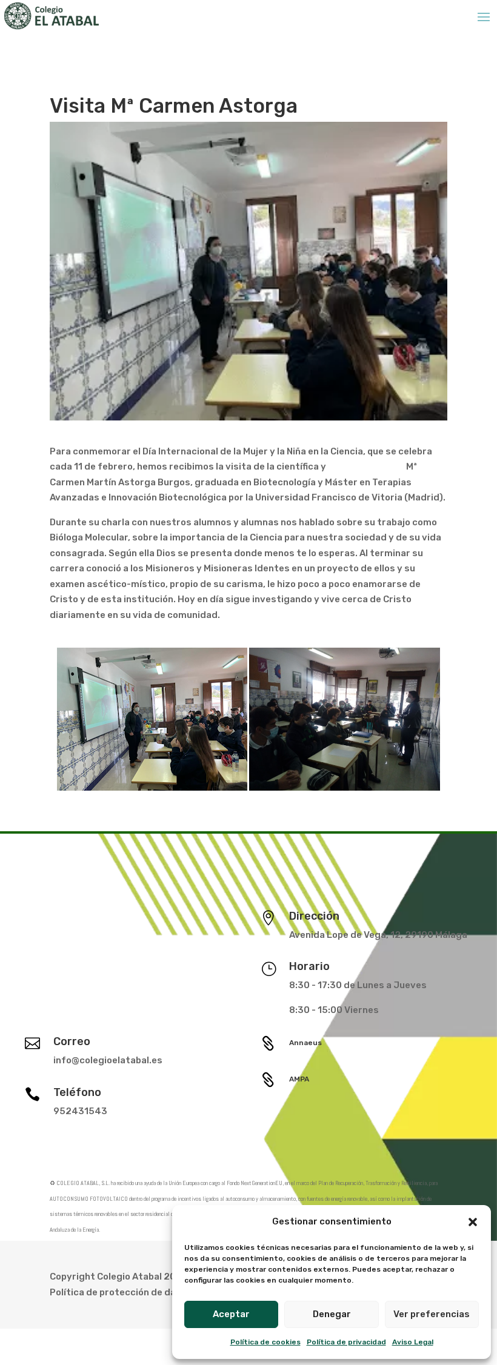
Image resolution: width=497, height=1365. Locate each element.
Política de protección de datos (121, 1292)
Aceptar (231, 1314)
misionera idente (366, 466)
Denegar (332, 1314)
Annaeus (305, 1042)
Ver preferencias (431, 1314)
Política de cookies (265, 1342)
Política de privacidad (346, 1342)
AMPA (299, 1079)
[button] (473, 1222)
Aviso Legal (412, 1342)
